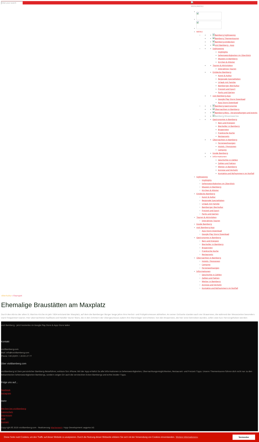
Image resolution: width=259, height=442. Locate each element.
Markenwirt (56, 427)
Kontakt (5, 422)
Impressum (6, 415)
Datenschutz (7, 412)
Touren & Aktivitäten (223, 65)
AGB (3, 418)
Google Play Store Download (231, 99)
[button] (197, 6)
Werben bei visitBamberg (13, 408)
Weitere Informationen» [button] (187, 437)
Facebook (5, 390)
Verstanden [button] (244, 437)
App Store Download (228, 102)
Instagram (6, 393)
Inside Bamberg (220, 153)
